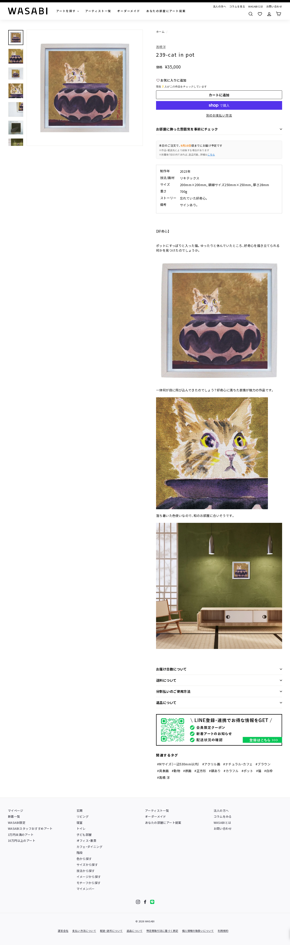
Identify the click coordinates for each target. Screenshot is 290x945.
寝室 (80, 822)
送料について (166, 680)
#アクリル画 (211, 764)
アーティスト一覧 (157, 810)
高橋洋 (161, 46)
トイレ (81, 828)
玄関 (80, 810)
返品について (166, 702)
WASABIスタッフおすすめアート (30, 828)
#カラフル (231, 770)
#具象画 (163, 770)
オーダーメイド (155, 816)
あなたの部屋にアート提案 (163, 822)
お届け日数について (171, 669)
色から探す (84, 859)
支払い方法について (84, 931)
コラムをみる (223, 816)
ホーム (160, 32)
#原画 (187, 770)
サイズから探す (87, 864)
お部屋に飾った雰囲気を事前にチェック (187, 129)
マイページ (15, 810)
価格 (159, 67)
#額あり (215, 770)
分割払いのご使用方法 (173, 691)
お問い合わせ (274, 6)
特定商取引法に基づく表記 (162, 931)
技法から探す (86, 871)
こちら (211, 154)
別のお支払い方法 (219, 115)
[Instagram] (138, 902)
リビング (83, 816)
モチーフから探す (89, 883)
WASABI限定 (16, 822)
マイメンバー (86, 889)
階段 (80, 852)
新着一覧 (14, 816)
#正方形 (200, 770)
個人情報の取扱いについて (198, 931)
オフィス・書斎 (86, 840)
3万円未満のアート (21, 834)
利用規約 (223, 931)
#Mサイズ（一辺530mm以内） (178, 764)
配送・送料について (111, 931)
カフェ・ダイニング (90, 847)
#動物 (176, 770)
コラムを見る (237, 6)
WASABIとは (255, 6)
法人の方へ (219, 6)
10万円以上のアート (21, 840)
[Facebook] (145, 902)
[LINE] (152, 902)
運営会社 (63, 931)
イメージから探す (89, 877)
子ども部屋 (84, 834)
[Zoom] (85, 88)
